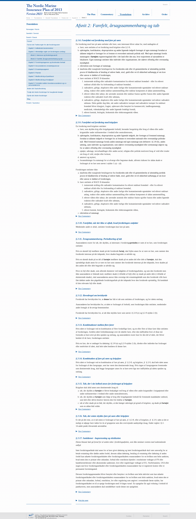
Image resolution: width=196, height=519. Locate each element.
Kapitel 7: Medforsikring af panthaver (41, 76)
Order (165, 14)
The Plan (91, 14)
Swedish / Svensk (32, 33)
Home (28, 18)
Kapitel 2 (75, 18)
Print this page (83, 500)
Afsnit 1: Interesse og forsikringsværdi (44, 55)
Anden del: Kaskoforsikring (36, 88)
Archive (146, 14)
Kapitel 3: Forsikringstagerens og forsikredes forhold (47, 62)
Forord (29, 41)
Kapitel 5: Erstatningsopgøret (39, 69)
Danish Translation (52, 18)
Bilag (28, 99)
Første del (65, 18)
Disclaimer (146, 516)
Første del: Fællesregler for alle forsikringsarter (43, 45)
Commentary (107, 14)
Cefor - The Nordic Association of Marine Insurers (51, 515)
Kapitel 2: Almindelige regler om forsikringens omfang (47, 51)
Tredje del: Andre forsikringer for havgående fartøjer (45, 92)
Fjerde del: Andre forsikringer (37, 95)
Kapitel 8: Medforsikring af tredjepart (41, 80)
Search (165, 516)
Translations (125, 14)
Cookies (128, 516)
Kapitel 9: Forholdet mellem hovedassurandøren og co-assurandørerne (48, 84)
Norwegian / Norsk (32, 29)
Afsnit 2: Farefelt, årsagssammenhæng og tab (46, 59)
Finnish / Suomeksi (32, 103)
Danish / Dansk (31, 37)
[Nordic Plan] (49, 10)
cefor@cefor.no (52, 518)
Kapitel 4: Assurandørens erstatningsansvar (44, 66)
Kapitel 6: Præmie (35, 73)
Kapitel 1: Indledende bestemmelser (41, 48)
